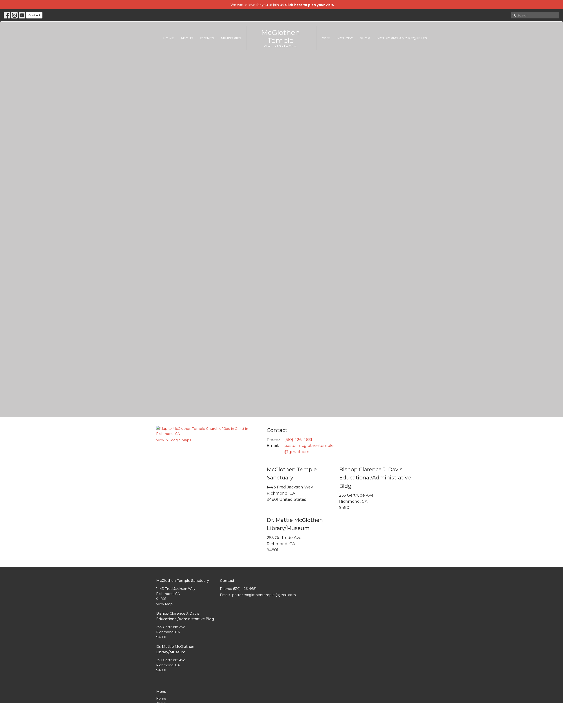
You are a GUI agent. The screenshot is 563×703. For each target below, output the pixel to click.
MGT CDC (344, 38)
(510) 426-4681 (298, 439)
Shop (365, 38)
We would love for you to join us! (282, 5)
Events (207, 38)
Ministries (231, 38)
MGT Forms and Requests (402, 38)
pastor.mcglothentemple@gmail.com (309, 448)
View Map (164, 604)
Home (168, 38)
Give (326, 38)
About (187, 38)
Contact (34, 15)
